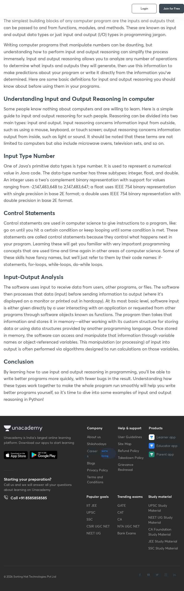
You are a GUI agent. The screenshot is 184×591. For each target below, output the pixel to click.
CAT (120, 512)
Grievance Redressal (125, 467)
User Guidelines (130, 437)
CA (119, 519)
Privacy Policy (97, 470)
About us (94, 437)
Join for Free (171, 8)
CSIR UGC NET (98, 526)
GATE (121, 505)
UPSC (90, 512)
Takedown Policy (131, 457)
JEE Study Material (162, 541)
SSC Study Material (163, 548)
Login (144, 8)
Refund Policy (128, 450)
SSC (89, 519)
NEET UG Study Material (160, 520)
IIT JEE (91, 505)
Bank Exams (126, 533)
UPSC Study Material (157, 508)
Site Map (125, 443)
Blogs (91, 463)
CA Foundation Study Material (159, 532)
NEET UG (93, 533)
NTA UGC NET (128, 526)
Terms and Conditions (95, 479)
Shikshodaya (96, 443)
